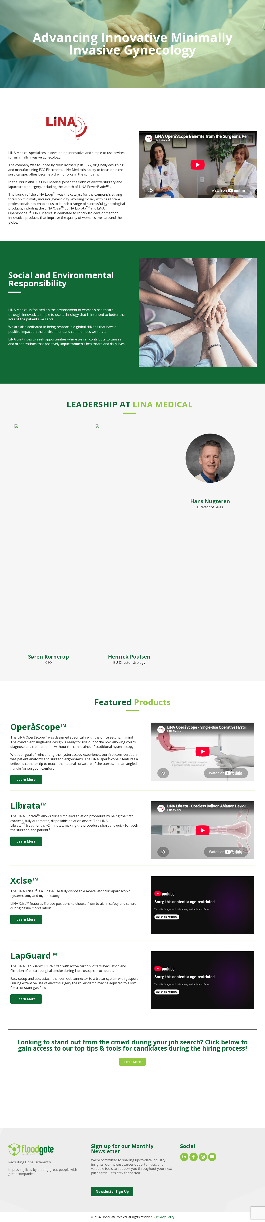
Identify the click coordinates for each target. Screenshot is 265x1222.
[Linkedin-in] (184, 1157)
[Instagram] (203, 1157)
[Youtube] (212, 1157)
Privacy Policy (165, 1217)
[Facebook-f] (193, 1157)
